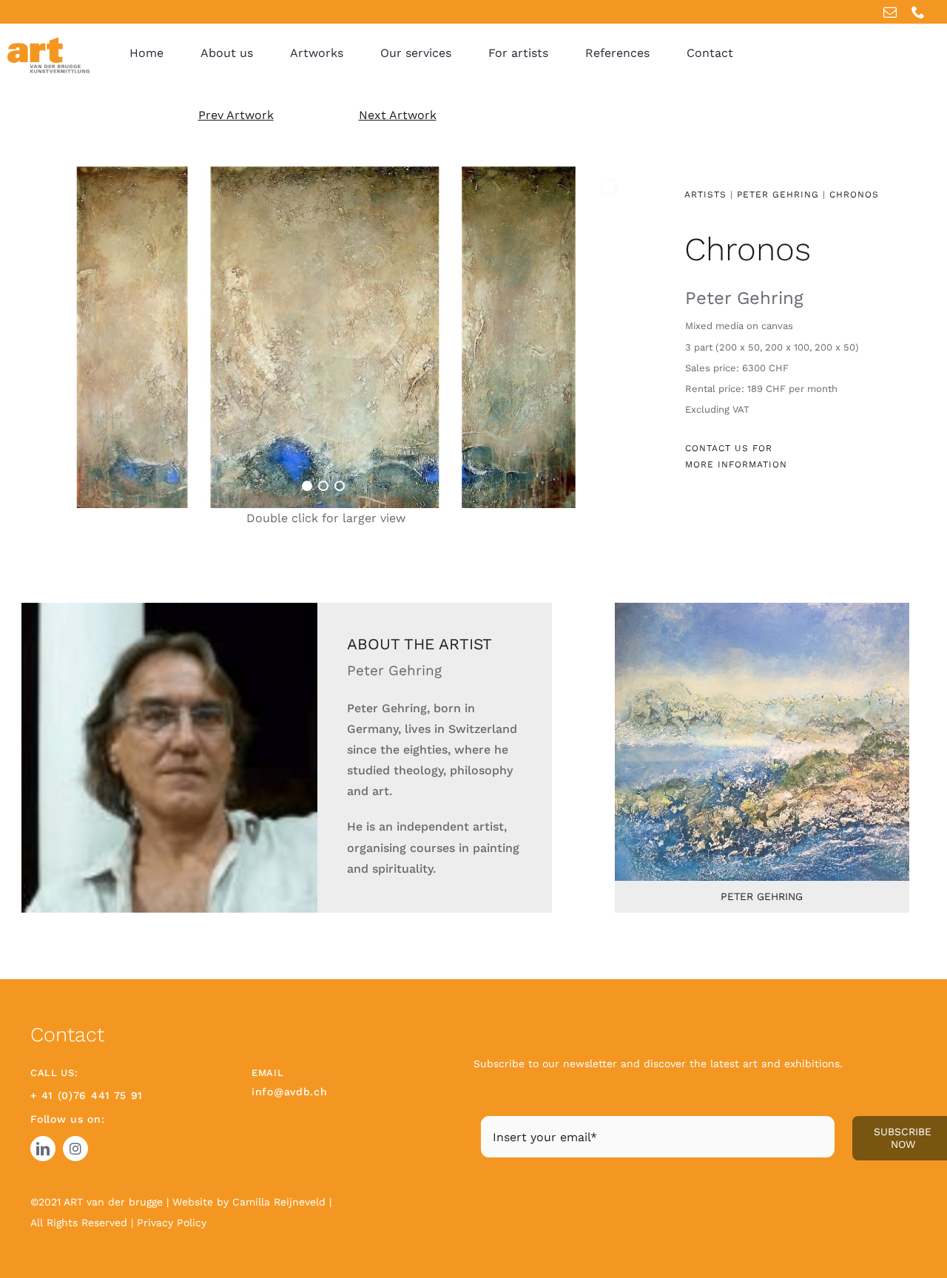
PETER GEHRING (780, 194)
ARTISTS (705, 194)
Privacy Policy (171, 1222)
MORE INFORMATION (736, 464)
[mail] (890, 11)
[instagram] (75, 1148)
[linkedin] (42, 1148)
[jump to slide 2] (323, 486)
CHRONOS (854, 194)
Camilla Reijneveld (280, 1202)
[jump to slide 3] (339, 486)
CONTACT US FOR (728, 448)
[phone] (918, 11)
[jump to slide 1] (307, 486)
